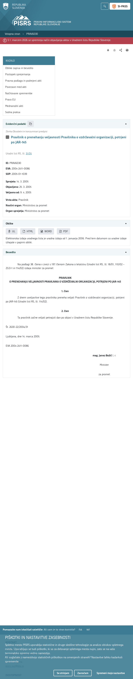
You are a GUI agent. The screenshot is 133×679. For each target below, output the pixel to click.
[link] (12, 34)
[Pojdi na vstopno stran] (14, 9)
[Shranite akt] (114, 50)
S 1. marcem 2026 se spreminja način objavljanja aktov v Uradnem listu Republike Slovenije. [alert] (59, 40)
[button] (66, 123)
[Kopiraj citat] (30, 124)
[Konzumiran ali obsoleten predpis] (7, 137)
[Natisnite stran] (127, 50)
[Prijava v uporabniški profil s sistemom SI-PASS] (120, 6)
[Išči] (105, 6)
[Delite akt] (121, 50)
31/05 (29, 153)
